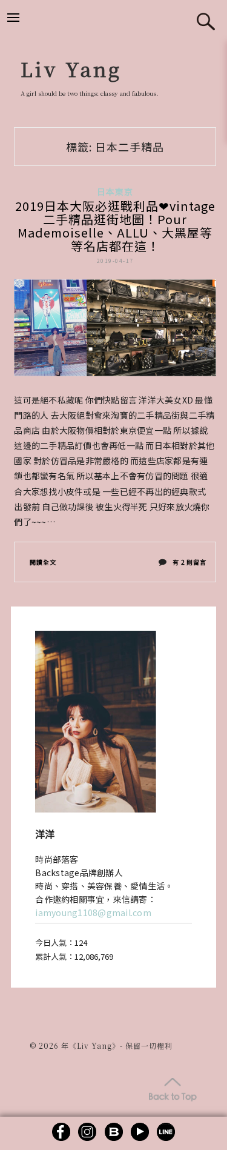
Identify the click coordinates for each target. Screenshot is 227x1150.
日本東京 (115, 191)
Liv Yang (71, 68)
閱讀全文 (43, 562)
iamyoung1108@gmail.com (93, 912)
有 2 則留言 (189, 565)
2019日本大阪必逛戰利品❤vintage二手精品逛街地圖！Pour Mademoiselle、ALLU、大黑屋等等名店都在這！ (115, 225)
